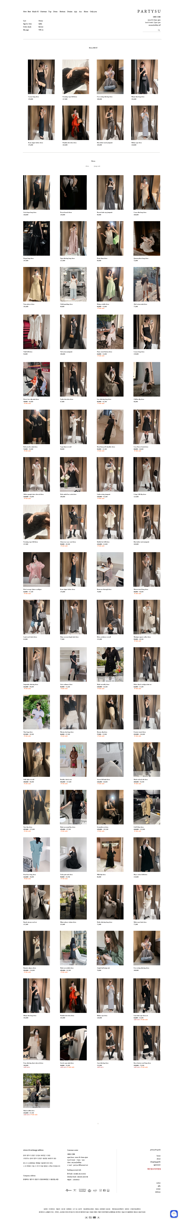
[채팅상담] (174, 1214)
